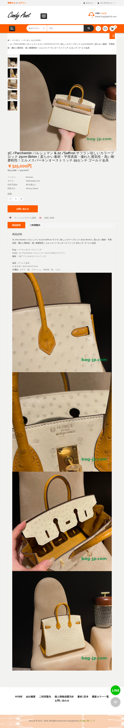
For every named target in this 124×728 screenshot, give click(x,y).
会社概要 (31, 696)
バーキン (16, 40)
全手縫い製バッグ (87, 720)
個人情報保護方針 (64, 696)
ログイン (22, 2)
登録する (12, 2)
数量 (10, 193)
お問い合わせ (62, 700)
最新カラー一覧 (100, 696)
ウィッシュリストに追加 (25, 217)
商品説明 (16, 225)
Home (18, 696)
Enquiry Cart (112, 35)
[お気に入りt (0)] (98, 28)
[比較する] (105, 28)
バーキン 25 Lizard (32, 40)
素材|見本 (82, 696)
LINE (115, 690)
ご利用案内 (35, 225)
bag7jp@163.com (108, 16)
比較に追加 (49, 217)
